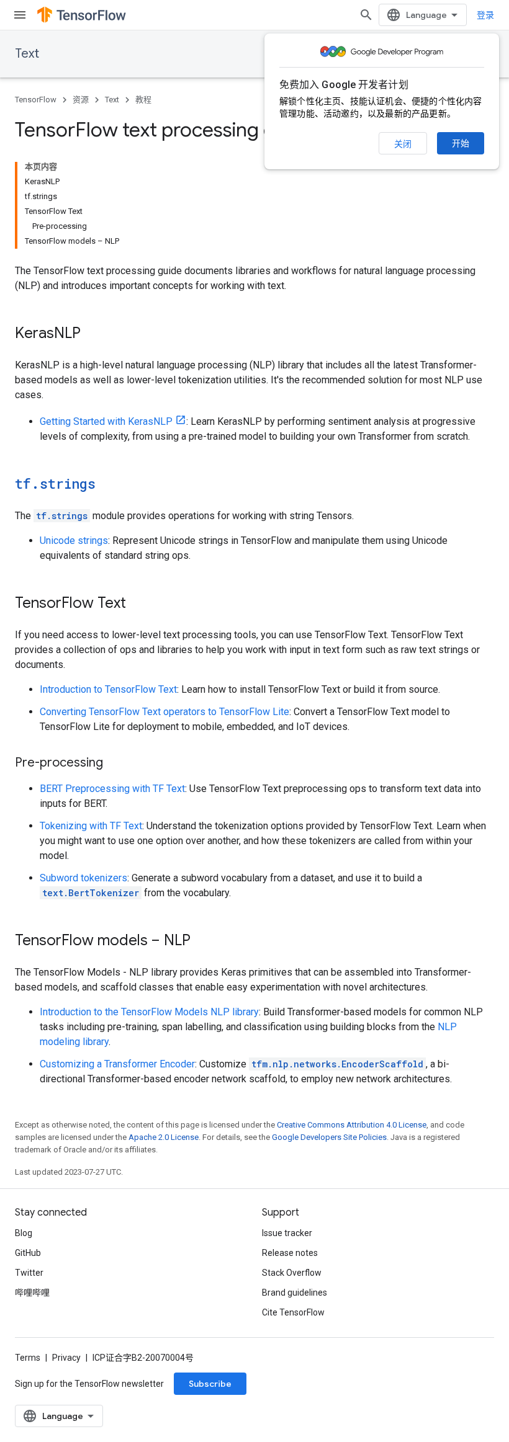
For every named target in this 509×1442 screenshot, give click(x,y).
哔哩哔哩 (32, 1292)
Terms (27, 1358)
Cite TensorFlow (293, 1312)
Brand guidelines (294, 1292)
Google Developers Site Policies (329, 1137)
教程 (143, 99)
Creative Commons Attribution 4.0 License (351, 1124)
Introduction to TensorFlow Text (108, 689)
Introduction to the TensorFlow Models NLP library (149, 1012)
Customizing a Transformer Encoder (117, 1064)
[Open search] (366, 14)
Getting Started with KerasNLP (106, 421)
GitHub (28, 1253)
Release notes (290, 1253)
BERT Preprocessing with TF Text (112, 788)
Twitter (29, 1273)
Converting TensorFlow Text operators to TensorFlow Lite (164, 712)
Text (27, 53)
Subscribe (210, 1383)
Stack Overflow (292, 1273)
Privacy (66, 1358)
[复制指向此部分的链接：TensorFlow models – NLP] (203, 941)
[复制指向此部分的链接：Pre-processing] (115, 763)
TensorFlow (35, 99)
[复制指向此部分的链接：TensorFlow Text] (138, 604)
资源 (81, 99)
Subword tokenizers (83, 878)
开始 (460, 143)
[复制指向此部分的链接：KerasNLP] (93, 334)
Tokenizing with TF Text (91, 826)
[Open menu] (19, 15)
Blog (23, 1233)
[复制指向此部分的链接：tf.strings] (108, 485)
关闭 (403, 143)
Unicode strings (74, 540)
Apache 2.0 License (163, 1137)
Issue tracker (287, 1233)
